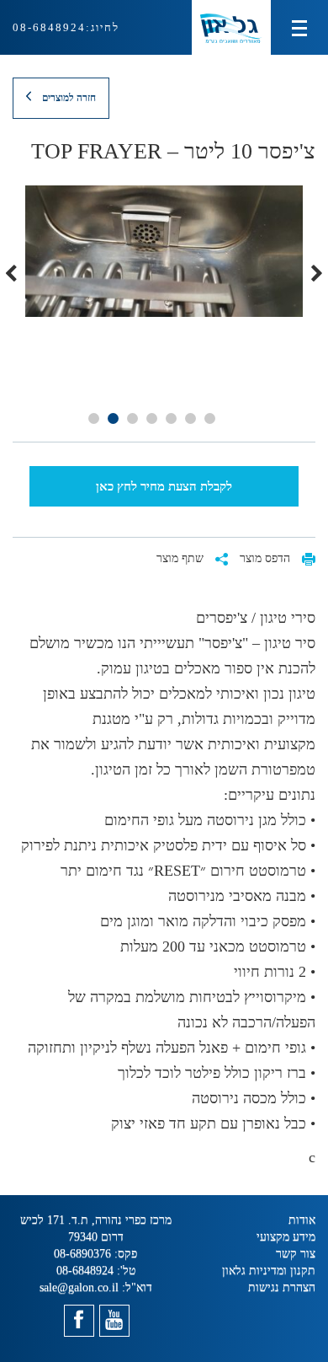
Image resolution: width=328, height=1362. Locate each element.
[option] (164, 251)
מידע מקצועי (286, 1237)
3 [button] (171, 418)
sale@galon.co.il (79, 1287)
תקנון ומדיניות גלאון (268, 1270)
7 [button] (93, 418)
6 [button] (113, 418)
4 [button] (151, 418)
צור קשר (295, 1253)
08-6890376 (82, 1253)
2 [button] (190, 418)
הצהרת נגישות (281, 1287)
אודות (301, 1220)
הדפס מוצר (267, 558)
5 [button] (132, 418)
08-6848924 (49, 27)
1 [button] (209, 418)
